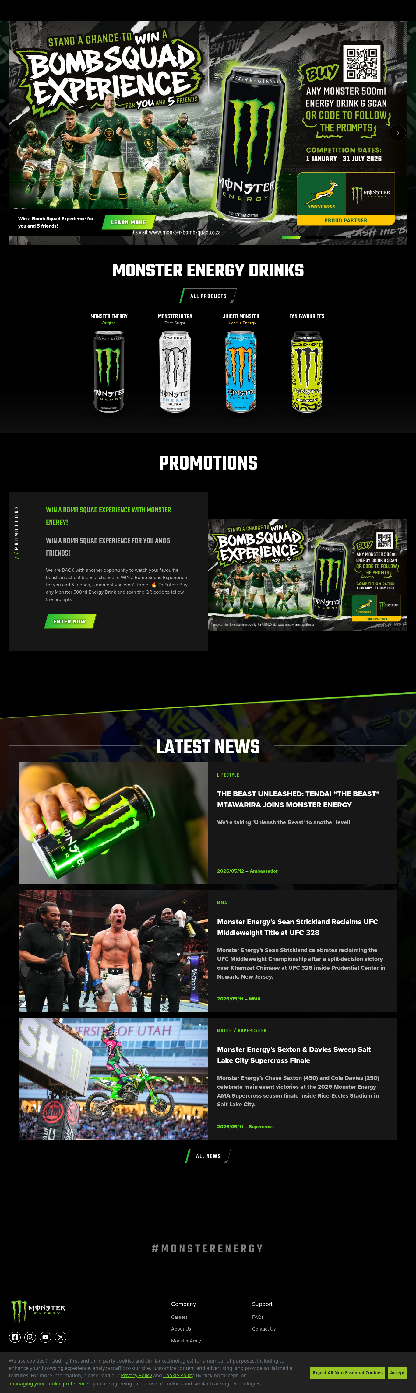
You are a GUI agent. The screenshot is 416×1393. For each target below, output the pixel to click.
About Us (181, 1328)
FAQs (257, 1317)
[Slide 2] (336, 237)
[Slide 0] (291, 237)
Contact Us (264, 1328)
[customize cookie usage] (267, 1385)
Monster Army (186, 1340)
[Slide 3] (359, 237)
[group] (109, 366)
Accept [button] (397, 1372)
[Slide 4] (382, 237)
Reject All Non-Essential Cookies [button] (348, 1372)
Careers (179, 1317)
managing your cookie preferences (50, 1383)
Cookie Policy (178, 1375)
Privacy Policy (136, 1375)
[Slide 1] (314, 237)
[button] (264, 1384)
